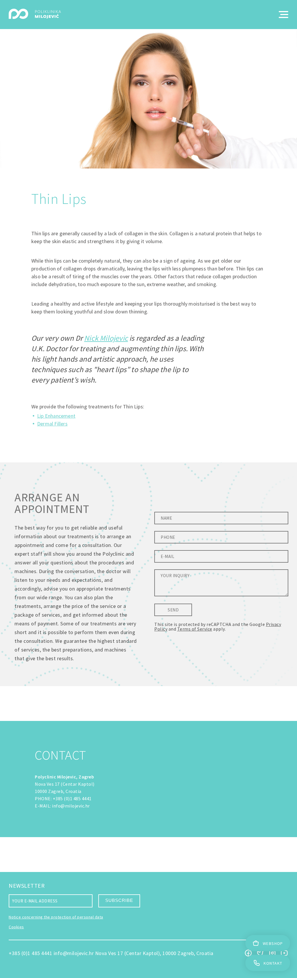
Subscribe (119, 900)
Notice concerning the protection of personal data (56, 917)
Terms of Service (194, 629)
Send (173, 610)
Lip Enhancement (56, 415)
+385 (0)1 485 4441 (72, 798)
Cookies (16, 926)
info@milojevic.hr (71, 806)
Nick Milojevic (106, 338)
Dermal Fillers (52, 423)
